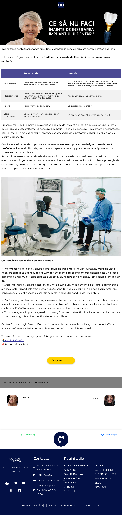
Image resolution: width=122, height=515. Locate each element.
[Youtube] (23, 483)
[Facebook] (7, 483)
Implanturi (43, 382)
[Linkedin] (15, 483)
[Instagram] (11, 491)
